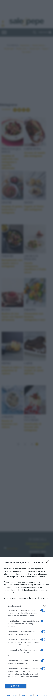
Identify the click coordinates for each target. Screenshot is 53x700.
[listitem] (26, 606)
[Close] (48, 562)
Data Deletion (11, 695)
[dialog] (26, 629)
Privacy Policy (41, 695)
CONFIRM (16, 686)
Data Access (26, 695)
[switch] (43, 610)
